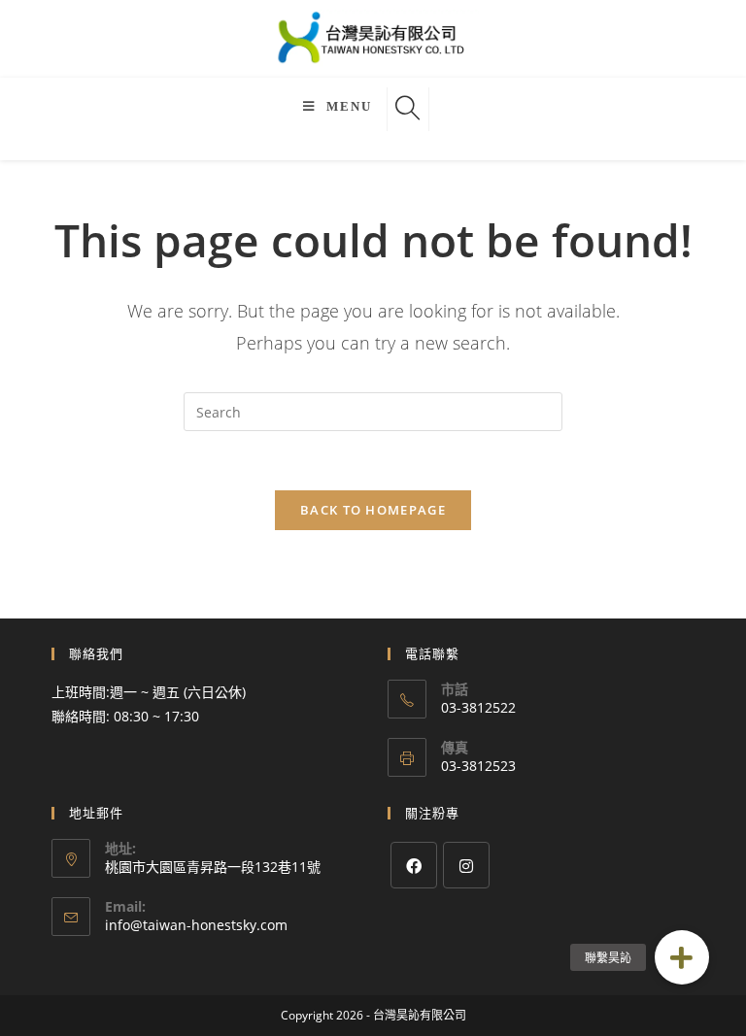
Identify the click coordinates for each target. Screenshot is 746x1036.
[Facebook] (413, 865)
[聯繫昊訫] (682, 957)
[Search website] (408, 109)
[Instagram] (466, 865)
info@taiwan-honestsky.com (196, 925)
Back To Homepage (373, 509)
